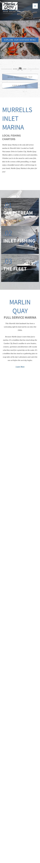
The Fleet (15, 268)
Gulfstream (18, 212)
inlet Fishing (19, 240)
